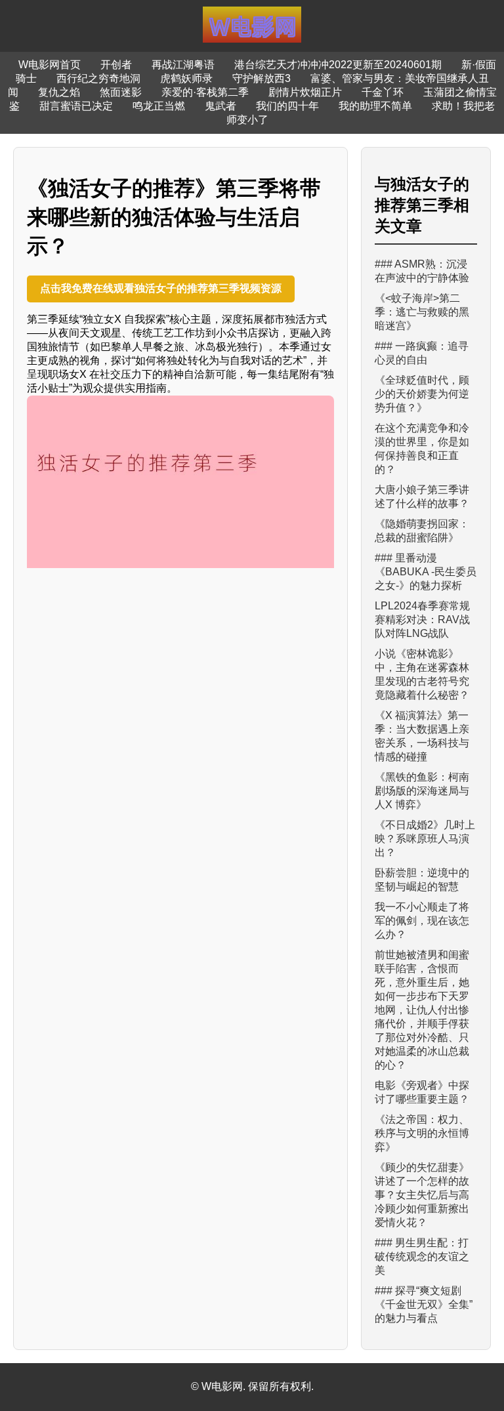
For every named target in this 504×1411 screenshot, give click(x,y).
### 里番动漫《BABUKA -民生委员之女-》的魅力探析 (425, 571)
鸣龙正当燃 (159, 106)
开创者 (116, 64)
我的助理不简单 (375, 106)
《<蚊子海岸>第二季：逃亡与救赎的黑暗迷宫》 (422, 312)
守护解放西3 (261, 78)
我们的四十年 (287, 106)
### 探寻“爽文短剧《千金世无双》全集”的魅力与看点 (423, 1304)
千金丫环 (383, 92)
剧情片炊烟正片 (305, 92)
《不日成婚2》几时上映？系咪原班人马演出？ (425, 838)
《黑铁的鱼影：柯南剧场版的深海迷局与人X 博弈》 (422, 790)
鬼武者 (220, 106)
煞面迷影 (121, 92)
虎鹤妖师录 (186, 78)
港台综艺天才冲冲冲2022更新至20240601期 (338, 64)
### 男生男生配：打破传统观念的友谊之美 (422, 1256)
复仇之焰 (59, 92)
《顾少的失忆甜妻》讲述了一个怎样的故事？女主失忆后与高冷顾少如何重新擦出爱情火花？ (422, 1195)
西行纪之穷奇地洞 (98, 78)
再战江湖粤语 (183, 64)
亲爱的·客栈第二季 (205, 92)
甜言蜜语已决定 (76, 106)
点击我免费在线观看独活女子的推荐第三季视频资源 (161, 288)
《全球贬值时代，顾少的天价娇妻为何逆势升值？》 (422, 394)
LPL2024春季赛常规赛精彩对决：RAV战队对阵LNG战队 (422, 619)
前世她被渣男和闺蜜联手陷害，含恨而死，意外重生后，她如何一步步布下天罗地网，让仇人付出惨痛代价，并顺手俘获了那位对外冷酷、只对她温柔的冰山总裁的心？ (422, 1010)
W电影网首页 (49, 64)
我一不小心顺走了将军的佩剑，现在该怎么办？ (422, 920)
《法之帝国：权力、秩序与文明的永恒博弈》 (422, 1133)
